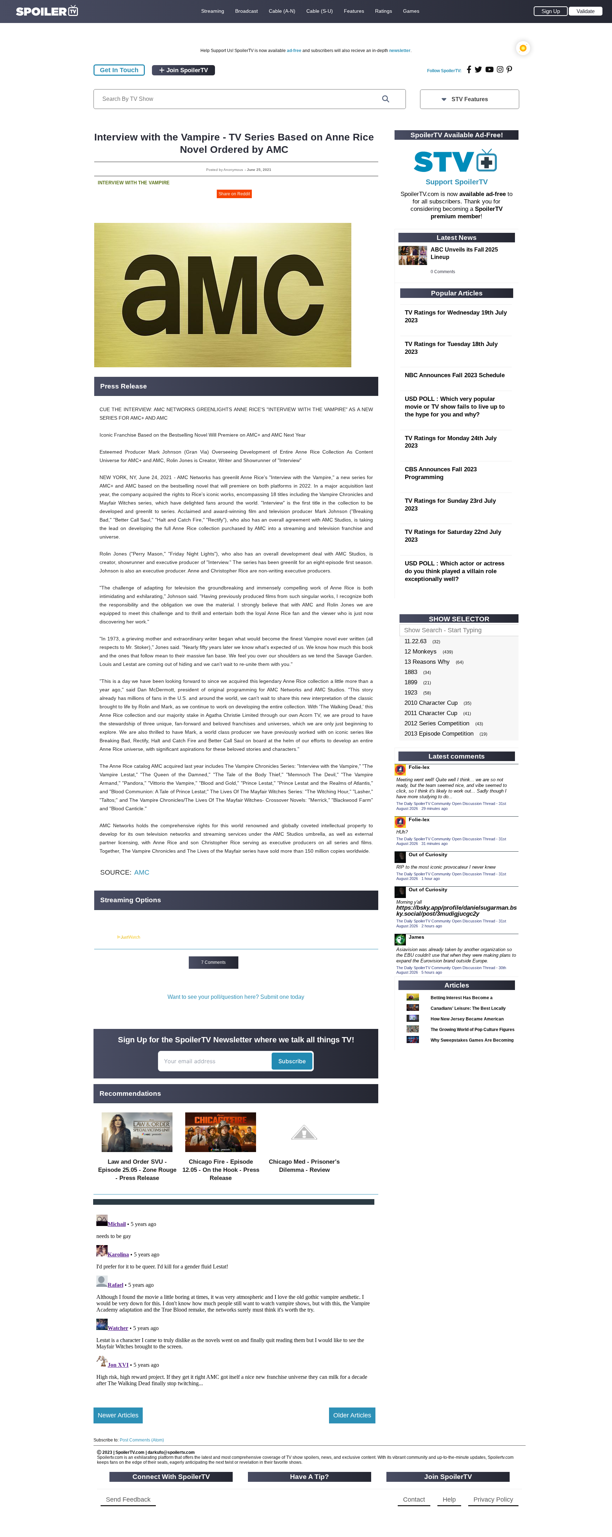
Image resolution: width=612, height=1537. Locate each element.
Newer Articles (118, 1415)
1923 (410, 692)
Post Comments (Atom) (142, 1440)
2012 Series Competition (436, 723)
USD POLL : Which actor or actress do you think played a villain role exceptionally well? (454, 571)
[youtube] (489, 69)
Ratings (383, 11)
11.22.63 (415, 641)
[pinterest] (509, 69)
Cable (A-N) (282, 11)
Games (411, 11)
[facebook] (469, 69)
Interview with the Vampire (134, 182)
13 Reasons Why (427, 661)
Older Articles (352, 1415)
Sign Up (551, 11)
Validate (586, 11)
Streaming (212, 11)
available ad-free (482, 194)
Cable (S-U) (319, 11)
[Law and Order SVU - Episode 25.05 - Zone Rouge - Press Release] (137, 1153)
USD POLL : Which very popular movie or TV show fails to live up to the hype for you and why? (455, 407)
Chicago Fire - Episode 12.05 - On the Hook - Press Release (220, 1169)
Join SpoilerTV (186, 70)
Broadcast (246, 11)
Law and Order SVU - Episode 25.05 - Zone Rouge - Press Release (137, 1169)
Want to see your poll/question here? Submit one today (236, 997)
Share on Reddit (234, 193)
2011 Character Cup (430, 713)
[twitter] (478, 69)
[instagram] (500, 69)
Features (354, 11)
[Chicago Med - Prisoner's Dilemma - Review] (304, 1153)
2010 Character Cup (431, 703)
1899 (410, 682)
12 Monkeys (420, 651)
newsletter (399, 50)
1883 (410, 672)
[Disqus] (234, 1300)
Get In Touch (119, 70)
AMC (141, 872)
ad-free (294, 50)
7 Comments (213, 962)
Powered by (105, 937)
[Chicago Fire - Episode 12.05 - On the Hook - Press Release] (220, 1153)
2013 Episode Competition (439, 733)
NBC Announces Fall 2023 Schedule (455, 375)
